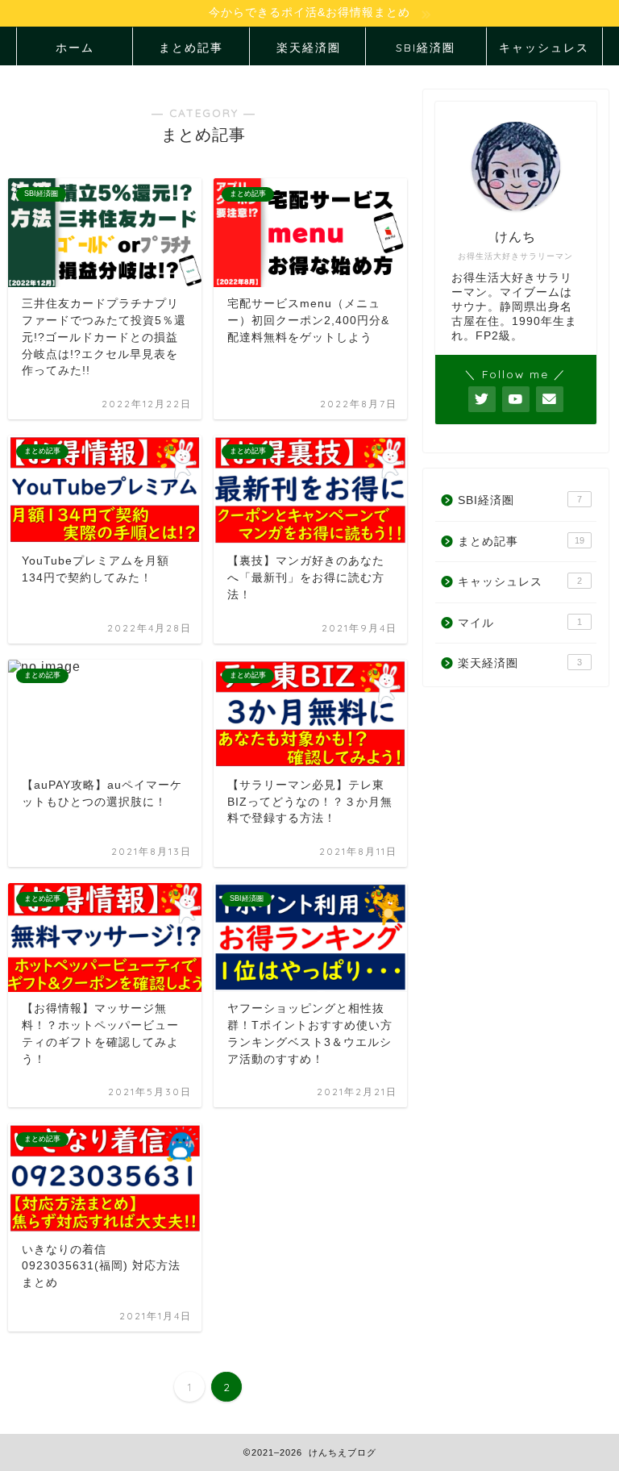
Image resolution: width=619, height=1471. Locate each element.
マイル (519, 623)
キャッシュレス (544, 47)
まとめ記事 (191, 47)
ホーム (75, 47)
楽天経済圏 (308, 47)
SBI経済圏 (425, 47)
